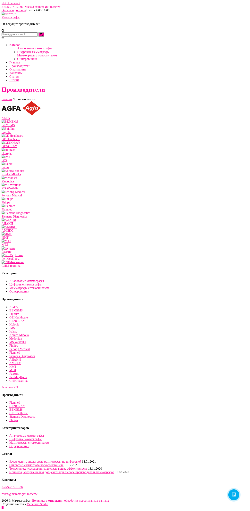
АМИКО (15, 363)
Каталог (14, 44)
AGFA (13, 307)
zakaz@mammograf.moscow (43, 6)
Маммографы (11, 17)
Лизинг (14, 80)
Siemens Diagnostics (22, 356)
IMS (12, 328)
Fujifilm (14, 314)
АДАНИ (15, 359)
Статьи (14, 76)
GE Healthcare (18, 317)
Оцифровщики (27, 59)
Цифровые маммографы (33, 52)
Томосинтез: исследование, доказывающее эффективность (48, 468)
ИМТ (12, 366)
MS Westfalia (17, 342)
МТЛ (12, 370)
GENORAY (17, 321)
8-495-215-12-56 (12, 6)
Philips (13, 345)
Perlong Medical (19, 349)
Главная (14, 62)
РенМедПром (18, 377)
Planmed (14, 352)
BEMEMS (16, 310)
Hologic (14, 324)
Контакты (15, 73)
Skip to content (11, 3)
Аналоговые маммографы (34, 48)
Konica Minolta (19, 335)
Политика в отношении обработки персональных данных (70, 500)
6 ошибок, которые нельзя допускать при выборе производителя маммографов (61, 472)
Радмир (14, 373)
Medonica (15, 338)
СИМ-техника (18, 380)
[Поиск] (41, 34)
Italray (13, 331)
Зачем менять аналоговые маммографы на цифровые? (45, 461)
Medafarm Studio (37, 504)
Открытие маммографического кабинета (36, 465)
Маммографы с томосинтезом (37, 55)
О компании (17, 69)
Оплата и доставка (14, 10)
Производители (19, 66)
